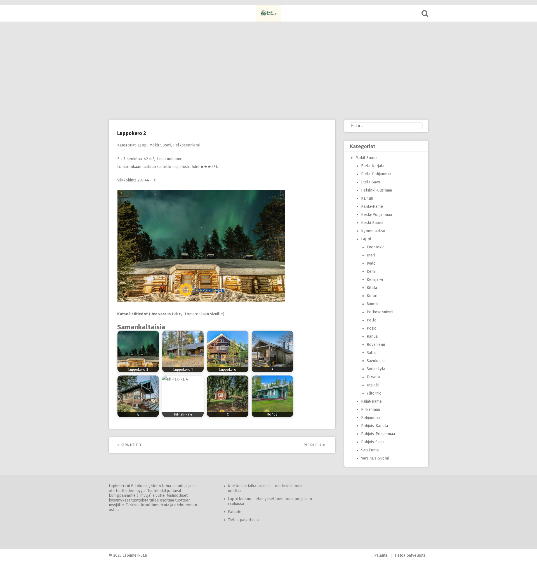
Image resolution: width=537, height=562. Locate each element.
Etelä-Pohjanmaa (376, 174)
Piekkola (313, 445)
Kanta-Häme (372, 206)
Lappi (142, 145)
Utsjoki (373, 385)
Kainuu (367, 198)
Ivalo (371, 263)
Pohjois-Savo (372, 442)
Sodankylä (376, 369)
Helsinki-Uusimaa (376, 190)
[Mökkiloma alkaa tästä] (268, 13)
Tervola (373, 377)
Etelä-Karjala (372, 166)
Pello (371, 320)
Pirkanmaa (370, 409)
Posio (371, 328)
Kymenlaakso (373, 230)
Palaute (234, 511)
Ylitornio (374, 393)
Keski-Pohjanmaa (376, 214)
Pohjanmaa (370, 417)
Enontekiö (376, 247)
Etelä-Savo (370, 182)
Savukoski (376, 360)
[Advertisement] (268, 70)
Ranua (372, 336)
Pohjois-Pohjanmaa (378, 434)
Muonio (373, 304)
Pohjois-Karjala (374, 425)
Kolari (372, 295)
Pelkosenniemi (186, 145)
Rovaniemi (376, 344)
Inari (371, 255)
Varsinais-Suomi (375, 458)
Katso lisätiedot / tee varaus (144, 314)
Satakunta (370, 450)
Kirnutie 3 (130, 445)
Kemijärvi (375, 279)
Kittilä (372, 287)
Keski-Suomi (372, 222)
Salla (371, 352)
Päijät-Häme (371, 401)
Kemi (371, 271)
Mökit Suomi (160, 145)
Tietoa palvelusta (243, 519)
